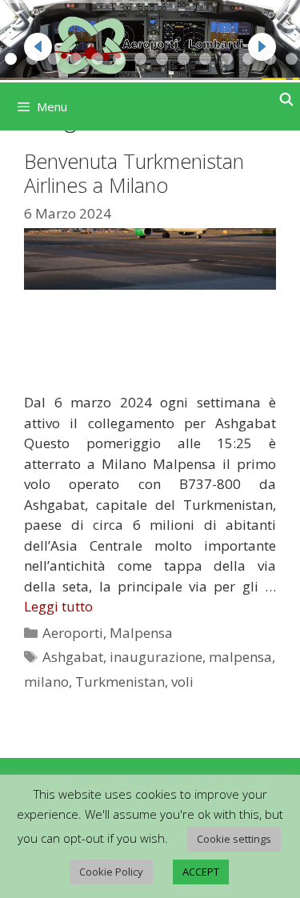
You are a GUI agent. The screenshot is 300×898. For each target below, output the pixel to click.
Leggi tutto (58, 606)
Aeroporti (72, 632)
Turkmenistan (120, 681)
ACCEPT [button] (200, 871)
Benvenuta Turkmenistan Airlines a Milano (134, 172)
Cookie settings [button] (234, 839)
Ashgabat (72, 656)
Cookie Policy (111, 871)
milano (46, 681)
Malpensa (141, 632)
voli (182, 681)
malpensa (240, 656)
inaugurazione (156, 656)
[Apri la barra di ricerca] (286, 99)
